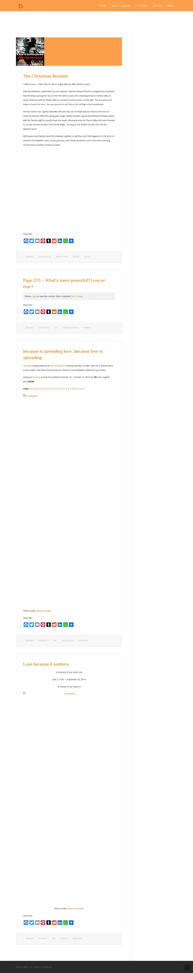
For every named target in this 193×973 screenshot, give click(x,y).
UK (78, 388)
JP (68, 388)
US (83, 388)
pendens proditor (43, 610)
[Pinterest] (168, 966)
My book (27, 365)
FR (55, 388)
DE (46, 388)
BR (36, 388)
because (36, 377)
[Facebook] (158, 966)
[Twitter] (163, 966)
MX (73, 388)
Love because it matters (46, 664)
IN (60, 388)
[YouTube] (174, 966)
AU (31, 388)
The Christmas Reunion (45, 76)
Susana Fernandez (75, 908)
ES (51, 388)
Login (33, 296)
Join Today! (77, 296)
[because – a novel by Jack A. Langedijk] (21, 5)
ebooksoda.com (58, 365)
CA (41, 388)
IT (64, 388)
